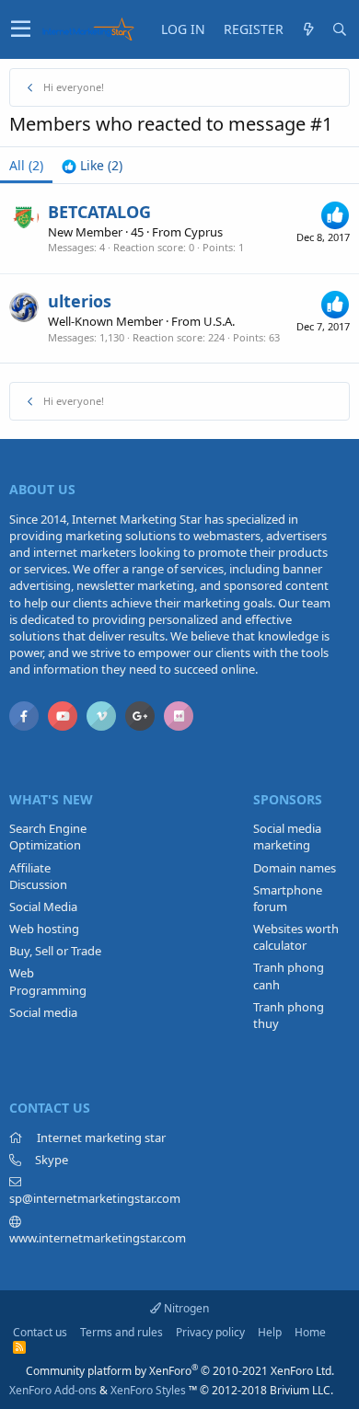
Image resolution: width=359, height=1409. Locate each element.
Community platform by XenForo (180, 1371)
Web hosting (44, 928)
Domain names (294, 868)
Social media (43, 1012)
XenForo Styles (148, 1390)
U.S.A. (219, 321)
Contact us (40, 1332)
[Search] (339, 29)
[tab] (92, 165)
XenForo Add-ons (53, 1390)
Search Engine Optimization (48, 836)
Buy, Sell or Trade (55, 950)
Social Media (43, 906)
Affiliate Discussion (38, 876)
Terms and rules (121, 1332)
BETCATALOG (99, 212)
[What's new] (308, 29)
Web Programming (48, 981)
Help (270, 1332)
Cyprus (203, 232)
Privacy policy (210, 1332)
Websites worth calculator (296, 936)
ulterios (79, 301)
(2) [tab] (26, 165)
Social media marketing (287, 836)
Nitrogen (185, 1308)
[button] (21, 29)
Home (310, 1332)
